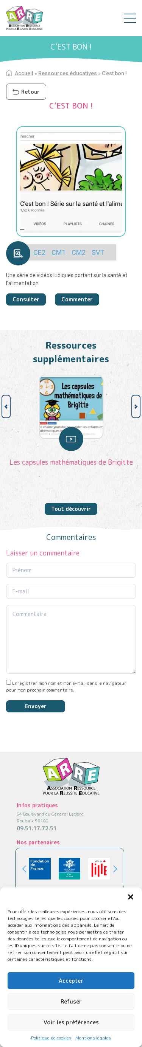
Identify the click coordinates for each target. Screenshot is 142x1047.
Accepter (71, 981)
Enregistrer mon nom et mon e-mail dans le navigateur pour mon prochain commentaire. (66, 686)
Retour (30, 91)
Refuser (71, 1001)
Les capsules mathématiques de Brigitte (71, 462)
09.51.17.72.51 (37, 828)
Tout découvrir (71, 508)
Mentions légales (93, 1038)
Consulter (25, 299)
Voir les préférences (71, 1022)
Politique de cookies (51, 1038)
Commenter (77, 299)
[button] (130, 897)
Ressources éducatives (67, 73)
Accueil (24, 73)
